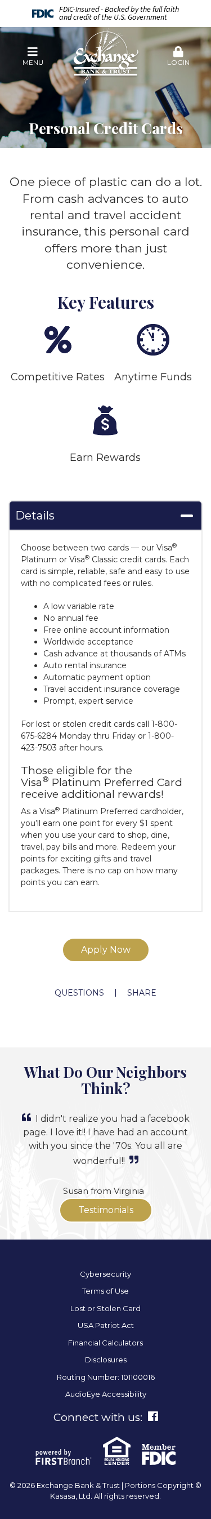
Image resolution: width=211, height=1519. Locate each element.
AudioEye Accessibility (105, 1393)
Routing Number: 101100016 (106, 1377)
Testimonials (105, 1210)
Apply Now (106, 949)
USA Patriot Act (106, 1325)
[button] (32, 57)
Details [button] (35, 515)
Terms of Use (105, 1290)
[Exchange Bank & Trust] (106, 56)
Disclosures (106, 1359)
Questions (79, 993)
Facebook (153, 1416)
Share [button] (141, 993)
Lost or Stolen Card (105, 1308)
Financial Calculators (105, 1342)
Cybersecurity (105, 1273)
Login (178, 62)
